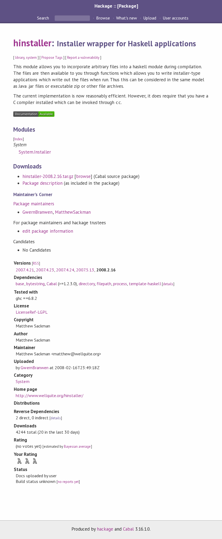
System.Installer (35, 152)
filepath (104, 283)
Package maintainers (33, 204)
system (31, 57)
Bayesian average (77, 446)
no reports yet (68, 481)
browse (83, 176)
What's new (126, 18)
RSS (36, 263)
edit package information (47, 231)
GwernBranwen (37, 212)
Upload (149, 18)
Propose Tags (52, 57)
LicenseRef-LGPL (31, 312)
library (19, 57)
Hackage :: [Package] (116, 6)
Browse (103, 18)
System (22, 381)
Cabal (52, 283)
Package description (42, 183)
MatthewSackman (73, 212)
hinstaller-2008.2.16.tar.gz (47, 176)
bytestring (35, 283)
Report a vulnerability (83, 57)
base (20, 283)
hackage (105, 529)
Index (18, 139)
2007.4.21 (25, 269)
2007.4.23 (45, 269)
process (120, 283)
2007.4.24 (65, 269)
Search (43, 18)
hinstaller (32, 43)
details (168, 284)
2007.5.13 (85, 269)
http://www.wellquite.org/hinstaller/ (49, 395)
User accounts (175, 18)
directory (86, 283)
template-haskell (145, 283)
